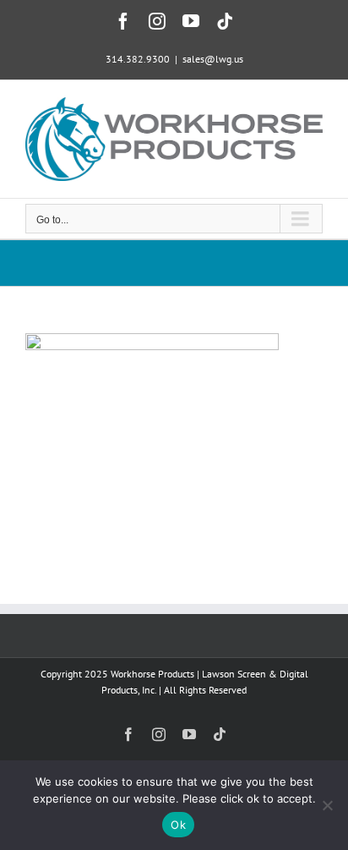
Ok (178, 824)
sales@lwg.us (212, 58)
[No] (326, 805)
